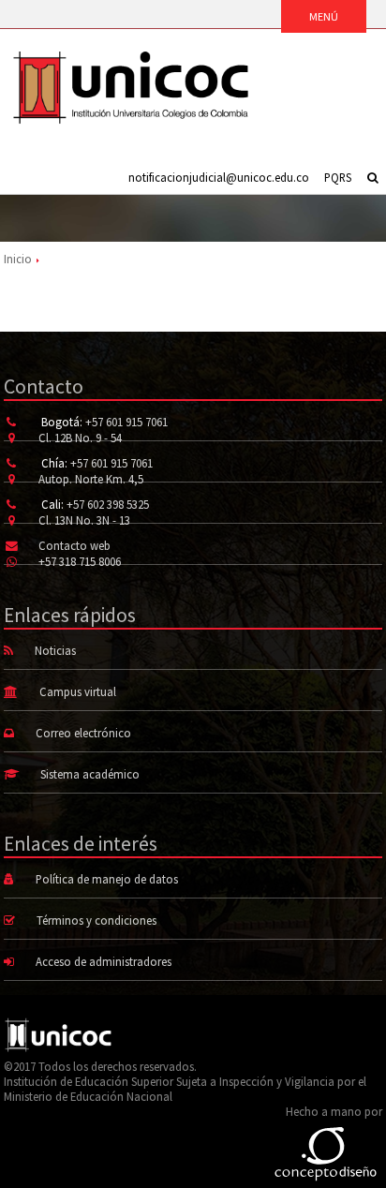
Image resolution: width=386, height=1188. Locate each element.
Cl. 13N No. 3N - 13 (84, 519)
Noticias (55, 650)
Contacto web (74, 545)
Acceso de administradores (103, 961)
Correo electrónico (83, 732)
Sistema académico (90, 773)
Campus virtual (77, 691)
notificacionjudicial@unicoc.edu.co (218, 177)
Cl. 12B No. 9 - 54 (80, 437)
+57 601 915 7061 (126, 421)
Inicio (18, 258)
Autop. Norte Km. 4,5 (90, 478)
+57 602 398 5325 (108, 504)
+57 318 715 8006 (79, 561)
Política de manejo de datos (107, 878)
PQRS (337, 177)
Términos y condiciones (96, 920)
